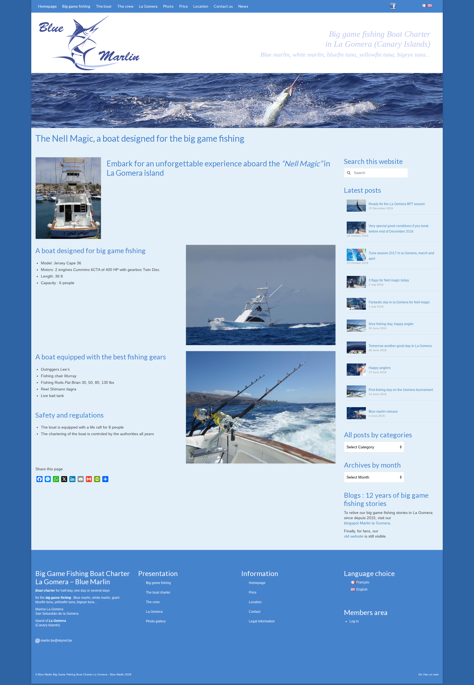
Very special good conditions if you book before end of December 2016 (398, 228)
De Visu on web (429, 674)
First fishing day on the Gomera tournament (401, 390)
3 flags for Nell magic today (389, 280)
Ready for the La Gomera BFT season (397, 204)
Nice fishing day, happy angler (391, 324)
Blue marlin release (383, 411)
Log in (354, 621)
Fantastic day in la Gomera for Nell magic (399, 302)
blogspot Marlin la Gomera (367, 523)
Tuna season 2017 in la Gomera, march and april (401, 256)
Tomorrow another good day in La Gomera (400, 346)
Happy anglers (380, 368)
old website (353, 536)
